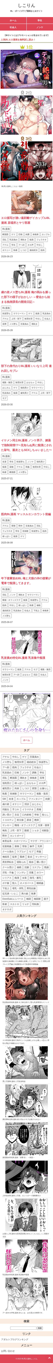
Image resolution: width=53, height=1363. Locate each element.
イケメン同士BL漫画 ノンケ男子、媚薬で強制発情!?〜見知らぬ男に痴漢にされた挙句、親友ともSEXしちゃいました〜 (26, 445)
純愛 (28, 234)
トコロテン (8, 820)
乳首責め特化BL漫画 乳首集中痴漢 (23, 657)
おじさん (6, 388)
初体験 (25, 531)
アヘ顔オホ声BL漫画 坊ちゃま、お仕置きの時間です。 (23, 1313)
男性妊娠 (31, 888)
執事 (33, 893)
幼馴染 (45, 830)
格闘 (28, 899)
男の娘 (24, 893)
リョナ (25, 904)
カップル (46, 234)
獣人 (14, 883)
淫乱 (4, 239)
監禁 (14, 857)
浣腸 (26, 867)
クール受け (8, 867)
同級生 (5, 809)
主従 (17, 814)
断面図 (5, 234)
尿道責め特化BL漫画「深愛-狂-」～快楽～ (19, 1157)
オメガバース (26, 883)
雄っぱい (6, 536)
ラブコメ (21, 851)
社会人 (13, 27)
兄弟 (39, 846)
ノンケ (39, 27)
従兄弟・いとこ (10, 893)
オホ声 (30, 245)
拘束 (17, 788)
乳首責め (13, 239)
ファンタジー (35, 799)
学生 (40, 20)
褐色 (4, 830)
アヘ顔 (21, 245)
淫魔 (31, 872)
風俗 (31, 862)
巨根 (20, 234)
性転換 (35, 904)
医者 (4, 904)
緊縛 (22, 857)
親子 (46, 899)
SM (4, 799)
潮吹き (23, 239)
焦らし (45, 814)
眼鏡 (26, 830)
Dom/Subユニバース (12, 899)
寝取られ (21, 862)
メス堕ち (13, 324)
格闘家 (37, 899)
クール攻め (8, 851)
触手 (32, 846)
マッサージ (40, 857)
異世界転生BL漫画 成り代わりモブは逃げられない (22, 1119)
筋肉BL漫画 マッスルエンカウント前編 (26, 514)
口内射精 (26, 814)
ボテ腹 (5, 883)
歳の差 (5, 804)
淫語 (35, 675)
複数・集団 (7, 382)
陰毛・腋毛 (35, 878)
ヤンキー (6, 825)
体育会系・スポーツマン (14, 841)
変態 (13, 526)
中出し (40, 245)
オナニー (6, 250)
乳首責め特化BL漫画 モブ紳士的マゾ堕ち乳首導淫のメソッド (26, 1002)
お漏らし (44, 788)
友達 (4, 461)
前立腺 (20, 820)
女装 (24, 878)
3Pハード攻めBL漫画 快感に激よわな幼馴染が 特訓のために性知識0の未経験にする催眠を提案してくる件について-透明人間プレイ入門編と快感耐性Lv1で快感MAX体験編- (26, 961)
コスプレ (36, 867)
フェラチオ (41, 239)
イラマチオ (27, 809)
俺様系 (5, 857)
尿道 (29, 820)
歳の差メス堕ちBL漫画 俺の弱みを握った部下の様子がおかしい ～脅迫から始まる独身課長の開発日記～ (26, 297)
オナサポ (6, 909)
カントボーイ (17, 836)
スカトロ (14, 904)
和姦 (28, 467)
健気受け (24, 393)
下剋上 (36, 610)
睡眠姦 (40, 883)
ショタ (35, 830)
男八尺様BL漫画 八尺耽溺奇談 (14, 1081)
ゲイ (13, 234)
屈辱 (4, 324)
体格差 (36, 234)
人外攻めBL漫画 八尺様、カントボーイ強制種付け (22, 1196)
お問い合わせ (8, 1351)
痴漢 (31, 239)
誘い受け (6, 814)
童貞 (30, 857)
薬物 (11, 467)
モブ (4, 398)
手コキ (15, 809)
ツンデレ (21, 872)
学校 (36, 814)
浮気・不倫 (8, 872)
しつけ (23, 250)
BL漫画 (6, 229)
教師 (36, 820)
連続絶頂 (33, 250)
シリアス (6, 878)
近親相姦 (6, 846)
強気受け (24, 388)
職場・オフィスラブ (11, 600)
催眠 (39, 605)
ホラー (40, 872)
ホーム (13, 20)
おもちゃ (30, 382)
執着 (15, 250)
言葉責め (24, 324)
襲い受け (41, 862)
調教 (34, 772)
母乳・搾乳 (18, 888)
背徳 (24, 846)
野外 (20, 526)
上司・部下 (16, 319)
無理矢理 (28, 319)
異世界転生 (8, 862)
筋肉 (43, 250)
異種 (39, 809)
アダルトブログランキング (14, 1339)
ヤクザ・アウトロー (40, 841)
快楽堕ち (6, 313)
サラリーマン (19, 313)
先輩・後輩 (43, 825)
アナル (5, 245)
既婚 (46, 867)
